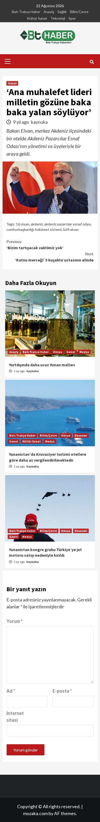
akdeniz (37, 224)
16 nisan (22, 224)
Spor (72, 18)
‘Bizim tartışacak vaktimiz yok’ (34, 244)
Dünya (57, 352)
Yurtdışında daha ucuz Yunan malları (42, 364)
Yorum (14, 621)
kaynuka (39, 122)
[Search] (91, 62)
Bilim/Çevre (79, 11)
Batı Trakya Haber (26, 11)
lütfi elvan (71, 229)
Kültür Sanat (37, 18)
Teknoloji (58, 18)
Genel (12, 83)
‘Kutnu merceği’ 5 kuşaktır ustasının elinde (54, 256)
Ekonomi (81, 435)
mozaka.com (35, 813)
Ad (10, 691)
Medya (84, 352)
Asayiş (49, 11)
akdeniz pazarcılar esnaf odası (67, 224)
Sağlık (62, 11)
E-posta (62, 691)
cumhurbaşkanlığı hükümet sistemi (34, 229)
